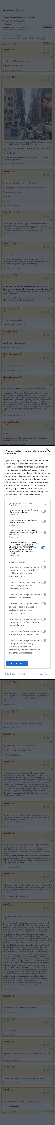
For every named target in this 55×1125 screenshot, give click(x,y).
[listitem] (27, 504)
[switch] (43, 511)
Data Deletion (11, 674)
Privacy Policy (44, 674)
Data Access (27, 674)
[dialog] (27, 562)
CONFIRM (16, 664)
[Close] (49, 451)
